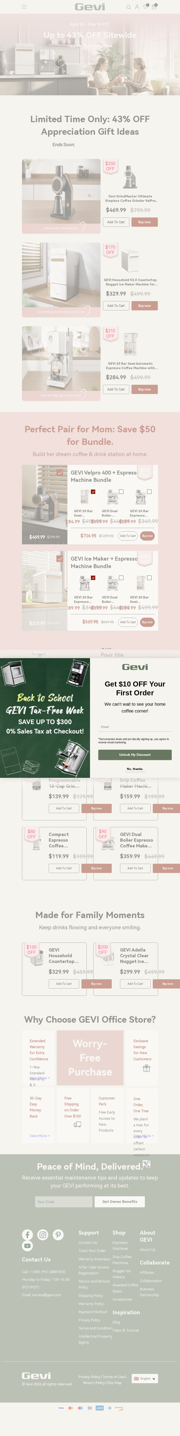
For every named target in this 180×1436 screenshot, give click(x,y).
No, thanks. (135, 769)
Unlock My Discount (135, 755)
